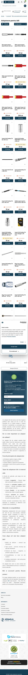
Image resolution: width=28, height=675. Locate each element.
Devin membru (14, 410)
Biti (9, 581)
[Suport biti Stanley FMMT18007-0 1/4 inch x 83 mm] (20, 128)
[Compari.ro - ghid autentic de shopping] (14, 649)
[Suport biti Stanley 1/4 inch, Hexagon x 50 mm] (20, 222)
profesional (17, 12)
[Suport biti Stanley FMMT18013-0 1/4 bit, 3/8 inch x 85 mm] (7, 222)
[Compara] (12, 39)
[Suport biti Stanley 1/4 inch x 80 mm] (7, 191)
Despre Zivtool (14, 368)
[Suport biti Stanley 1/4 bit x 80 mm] (7, 128)
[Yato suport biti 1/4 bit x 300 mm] (7, 159)
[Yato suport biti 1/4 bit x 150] (7, 316)
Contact (3, 604)
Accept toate (14, 346)
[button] (7, 55)
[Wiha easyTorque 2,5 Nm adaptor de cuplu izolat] (20, 65)
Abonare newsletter (5, 595)
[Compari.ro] (14, 654)
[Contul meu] (22, 2)
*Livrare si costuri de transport (8, 612)
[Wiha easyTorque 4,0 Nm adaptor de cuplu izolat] (20, 97)
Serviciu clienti (17, 11)
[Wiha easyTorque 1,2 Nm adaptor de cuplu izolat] (7, 97)
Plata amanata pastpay (6, 614)
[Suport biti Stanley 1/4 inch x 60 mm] (20, 284)
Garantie (3, 606)
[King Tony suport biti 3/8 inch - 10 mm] (7, 284)
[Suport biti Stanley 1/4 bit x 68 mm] (20, 159)
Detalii (22, 342)
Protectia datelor (5, 608)
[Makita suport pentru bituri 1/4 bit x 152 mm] (20, 191)
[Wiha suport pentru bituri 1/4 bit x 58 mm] (20, 34)
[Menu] (19, 2)
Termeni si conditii (5, 610)
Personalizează (13, 351)
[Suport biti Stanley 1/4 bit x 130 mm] (7, 253)
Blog (2, 597)
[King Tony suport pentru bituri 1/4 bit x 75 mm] (20, 253)
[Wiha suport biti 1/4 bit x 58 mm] (7, 65)
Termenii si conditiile (11, 407)
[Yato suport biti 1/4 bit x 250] (20, 316)
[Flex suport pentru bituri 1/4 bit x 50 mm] (7, 34)
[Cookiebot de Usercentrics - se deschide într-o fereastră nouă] (20, 322)
